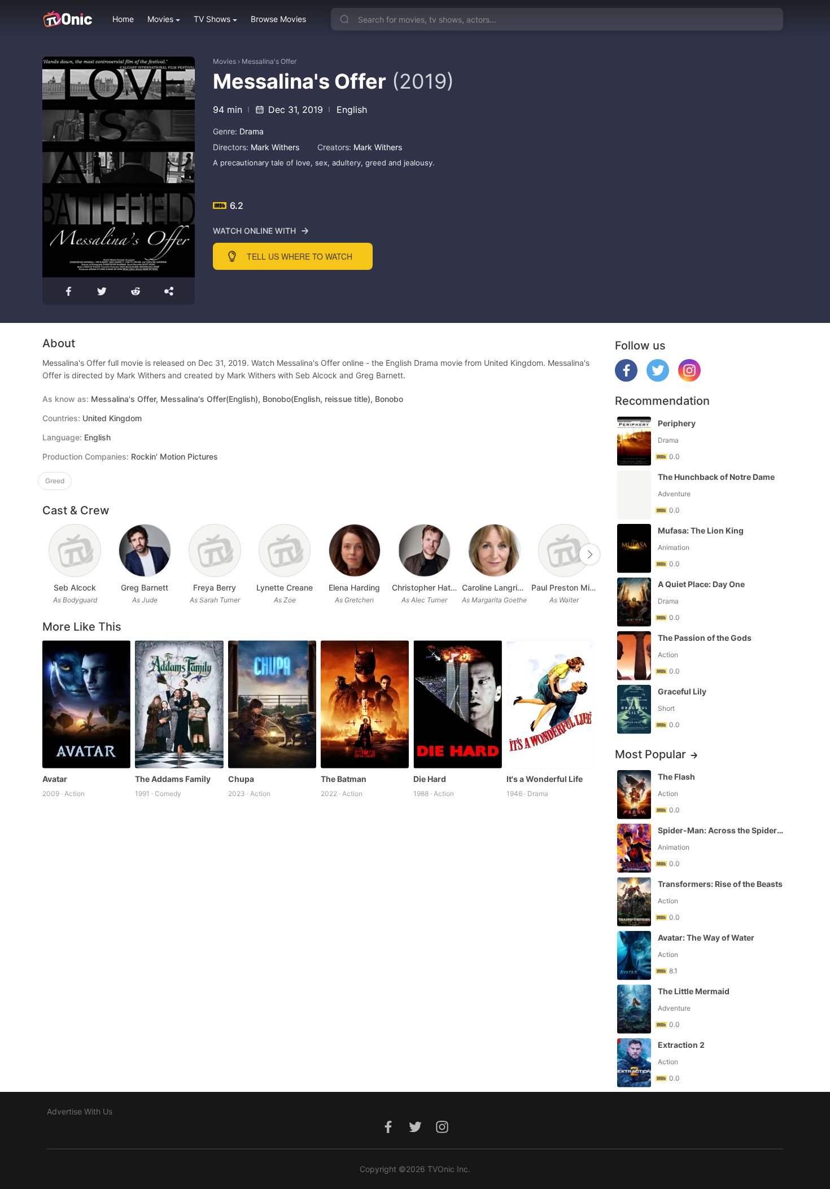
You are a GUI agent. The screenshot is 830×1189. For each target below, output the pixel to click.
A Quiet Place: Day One (701, 584)
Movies (160, 19)
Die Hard (429, 779)
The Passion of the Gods (705, 637)
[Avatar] (86, 704)
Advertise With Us (79, 1111)
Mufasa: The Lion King (701, 530)
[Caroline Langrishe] (494, 551)
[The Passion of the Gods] (634, 655)
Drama (251, 131)
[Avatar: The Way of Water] (634, 955)
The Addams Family (173, 779)
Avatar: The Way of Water (706, 937)
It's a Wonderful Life (544, 779)
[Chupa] (272, 704)
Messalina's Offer (269, 61)
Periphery (677, 423)
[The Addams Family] (179, 704)
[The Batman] (365, 704)
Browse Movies (278, 19)
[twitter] (657, 378)
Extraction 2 (681, 1045)
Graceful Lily (682, 691)
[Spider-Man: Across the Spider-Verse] (634, 848)
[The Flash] (634, 794)
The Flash (676, 776)
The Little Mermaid (693, 991)
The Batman (343, 779)
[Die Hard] (457, 704)
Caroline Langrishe (494, 587)
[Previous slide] (50, 554)
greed (54, 481)
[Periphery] (634, 441)
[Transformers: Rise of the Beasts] (634, 901)
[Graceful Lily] (634, 709)
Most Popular (650, 754)
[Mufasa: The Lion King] (634, 548)
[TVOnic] (67, 19)
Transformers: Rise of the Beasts (720, 884)
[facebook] (626, 378)
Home (123, 19)
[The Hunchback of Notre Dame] (634, 494)
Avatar (54, 779)
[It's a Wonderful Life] (550, 704)
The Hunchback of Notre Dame (716, 477)
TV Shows (212, 19)
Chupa (241, 779)
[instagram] (689, 378)
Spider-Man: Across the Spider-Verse (721, 830)
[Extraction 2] (634, 1062)
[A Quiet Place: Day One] (634, 602)
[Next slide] (589, 554)
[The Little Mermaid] (634, 1009)
